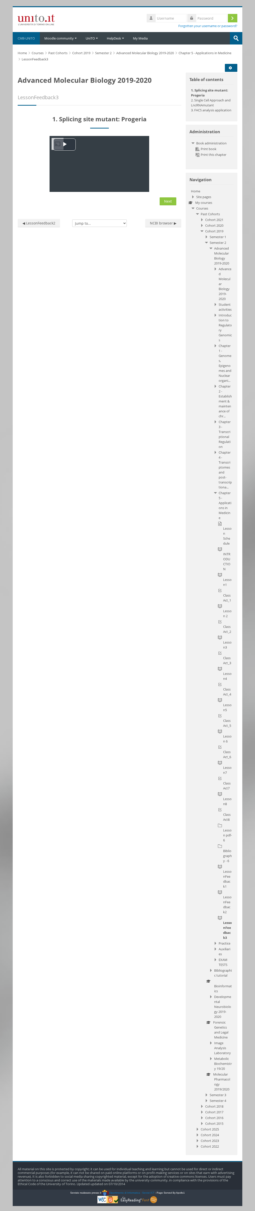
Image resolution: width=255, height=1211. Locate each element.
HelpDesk (114, 38)
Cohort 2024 (210, 1135)
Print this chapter (213, 154)
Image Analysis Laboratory (222, 1048)
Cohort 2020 (214, 225)
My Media (140, 38)
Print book (208, 149)
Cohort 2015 (214, 1123)
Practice (224, 943)
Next (168, 201)
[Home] (36, 19)
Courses (202, 208)
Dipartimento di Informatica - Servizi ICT (131, 1192)
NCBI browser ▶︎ (163, 223)
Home (195, 191)
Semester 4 (218, 1100)
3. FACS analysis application (211, 110)
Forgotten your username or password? (207, 26)
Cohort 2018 (214, 1106)
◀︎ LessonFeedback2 (38, 223)
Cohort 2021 (214, 219)
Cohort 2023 (210, 1140)
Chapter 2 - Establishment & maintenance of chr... (225, 401)
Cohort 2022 (210, 1146)
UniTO (90, 38)
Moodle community (59, 38)
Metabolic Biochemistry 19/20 (223, 1063)
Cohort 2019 (214, 231)
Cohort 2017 (214, 1112)
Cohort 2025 (210, 1129)
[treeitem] (211, 149)
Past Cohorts (210, 214)
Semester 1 (218, 237)
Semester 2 (218, 242)
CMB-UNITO (26, 38)
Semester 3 (218, 1095)
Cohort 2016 (214, 1118)
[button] (232, 68)
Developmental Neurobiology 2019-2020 (222, 1007)
